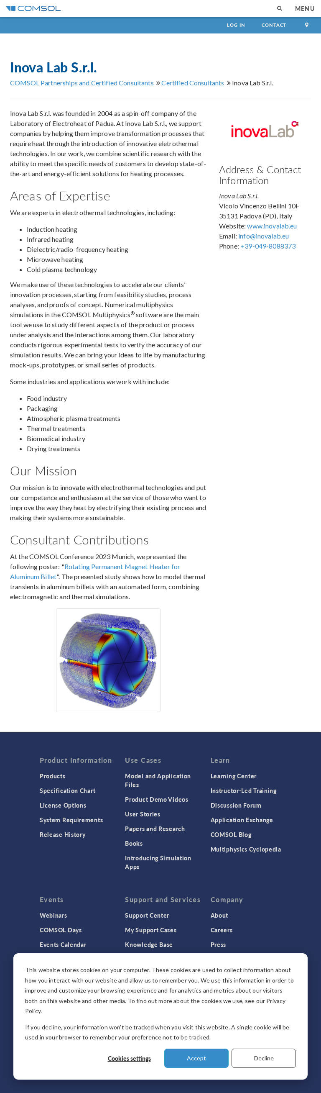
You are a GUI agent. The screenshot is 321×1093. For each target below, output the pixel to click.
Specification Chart (67, 790)
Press (219, 944)
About (220, 915)
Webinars (53, 915)
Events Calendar (63, 944)
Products (53, 776)
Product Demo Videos (156, 799)
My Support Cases (150, 930)
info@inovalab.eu (263, 236)
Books (134, 843)
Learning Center (234, 776)
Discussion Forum (236, 805)
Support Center (147, 915)
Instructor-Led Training (244, 790)
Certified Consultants (192, 83)
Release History (63, 834)
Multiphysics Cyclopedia (246, 849)
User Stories (142, 814)
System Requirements (71, 820)
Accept (196, 1058)
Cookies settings (129, 1058)
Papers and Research (155, 828)
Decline (264, 1058)
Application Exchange (242, 820)
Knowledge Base (149, 944)
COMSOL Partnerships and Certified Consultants (82, 83)
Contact (274, 25)
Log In (236, 25)
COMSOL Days (61, 930)
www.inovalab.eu (272, 226)
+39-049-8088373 (268, 246)
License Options (63, 805)
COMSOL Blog (231, 834)
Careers (222, 930)
